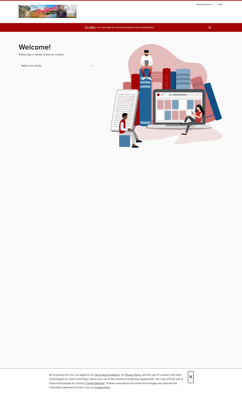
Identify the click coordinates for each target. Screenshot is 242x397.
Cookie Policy (102, 387)
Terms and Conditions (107, 375)
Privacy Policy (133, 375)
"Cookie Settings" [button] (95, 383)
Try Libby (90, 27)
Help (220, 4)
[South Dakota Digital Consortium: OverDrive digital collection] (48, 11)
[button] (205, 4)
